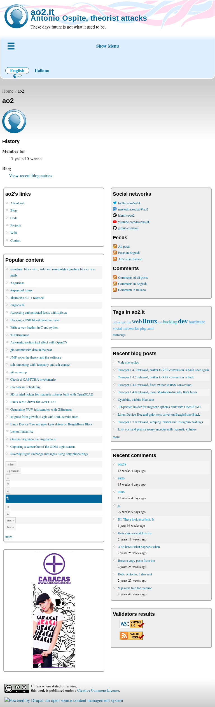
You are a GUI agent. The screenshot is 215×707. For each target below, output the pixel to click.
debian (117, 322)
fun (129, 322)
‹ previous (13, 471)
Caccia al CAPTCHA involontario (33, 379)
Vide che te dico (128, 362)
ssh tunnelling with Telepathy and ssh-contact (40, 364)
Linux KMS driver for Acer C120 (32, 401)
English (17, 70)
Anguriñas (17, 282)
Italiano (42, 70)
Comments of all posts (133, 277)
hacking (170, 321)
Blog (13, 210)
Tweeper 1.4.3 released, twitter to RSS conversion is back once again (163, 369)
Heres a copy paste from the (136, 560)
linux (150, 321)
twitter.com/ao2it (129, 203)
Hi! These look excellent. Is (136, 519)
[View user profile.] (14, 131)
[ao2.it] (16, 16)
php (143, 328)
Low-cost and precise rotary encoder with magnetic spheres (157, 429)
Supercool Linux (21, 290)
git (124, 322)
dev (183, 321)
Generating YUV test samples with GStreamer (41, 409)
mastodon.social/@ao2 (133, 209)
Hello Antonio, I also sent (135, 574)
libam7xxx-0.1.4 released (27, 297)
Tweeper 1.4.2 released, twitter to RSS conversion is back (156, 377)
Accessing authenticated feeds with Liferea (38, 312)
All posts (124, 246)
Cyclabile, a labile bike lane (136, 399)
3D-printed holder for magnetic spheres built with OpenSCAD (51, 394)
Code (13, 218)
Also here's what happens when (139, 546)
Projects (15, 225)
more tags (119, 334)
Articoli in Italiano (130, 259)
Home (7, 91)
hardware (197, 322)
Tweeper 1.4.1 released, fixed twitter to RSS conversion (154, 384)
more (8, 536)
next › (10, 520)
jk (119, 505)
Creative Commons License (98, 690)
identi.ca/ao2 (126, 215)
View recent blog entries (30, 175)
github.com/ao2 (128, 228)
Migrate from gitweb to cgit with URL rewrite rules (44, 416)
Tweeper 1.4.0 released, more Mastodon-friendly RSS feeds (157, 392)
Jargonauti (17, 305)
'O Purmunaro (19, 335)
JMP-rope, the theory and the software (35, 357)
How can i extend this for (134, 533)
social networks (126, 328)
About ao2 (17, 203)
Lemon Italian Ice (21, 431)
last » (10, 527)
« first (10, 464)
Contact (15, 240)
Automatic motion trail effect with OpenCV (38, 342)
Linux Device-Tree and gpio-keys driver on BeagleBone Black (51, 424)
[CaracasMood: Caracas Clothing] (54, 666)
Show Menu (107, 46)
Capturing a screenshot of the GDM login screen (42, 446)
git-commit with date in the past (31, 349)
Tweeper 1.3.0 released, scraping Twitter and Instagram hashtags (160, 422)
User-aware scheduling (25, 387)
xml (150, 328)
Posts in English (129, 252)
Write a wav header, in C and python (34, 327)
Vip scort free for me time (135, 588)
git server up (18, 372)
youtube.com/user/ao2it (133, 221)
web (137, 321)
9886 (121, 478)
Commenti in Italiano (132, 289)
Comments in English (132, 283)
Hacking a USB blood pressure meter (35, 320)
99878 (122, 464)
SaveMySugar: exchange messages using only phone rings (49, 453)
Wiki (13, 232)
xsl (160, 322)
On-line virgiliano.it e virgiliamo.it (32, 439)
